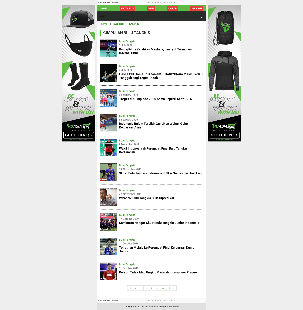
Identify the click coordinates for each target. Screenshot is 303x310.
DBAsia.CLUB (169, 2)
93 (163, 288)
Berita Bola (127, 8)
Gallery (172, 8)
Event (150, 8)
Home (104, 8)
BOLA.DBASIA (154, 2)
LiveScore (196, 8)
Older (171, 288)
